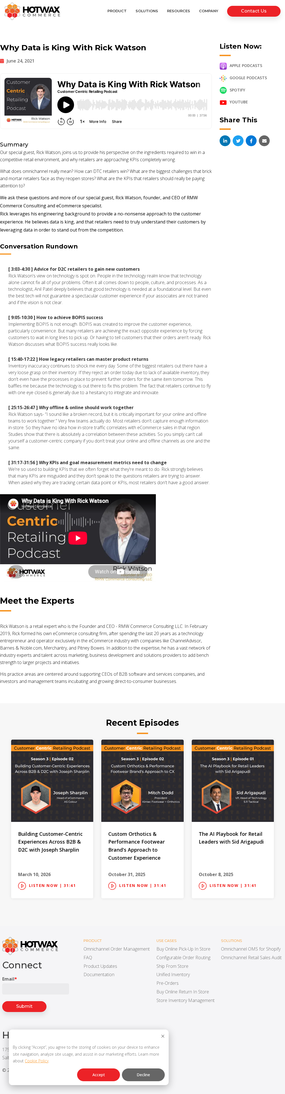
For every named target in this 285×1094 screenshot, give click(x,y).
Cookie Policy (36, 1060)
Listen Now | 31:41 (52, 885)
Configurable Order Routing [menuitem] (183, 957)
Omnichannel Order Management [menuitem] (116, 949)
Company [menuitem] (208, 11)
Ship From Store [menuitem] (172, 966)
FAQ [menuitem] (87, 957)
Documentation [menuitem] (98, 974)
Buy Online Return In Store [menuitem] (182, 992)
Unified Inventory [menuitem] (173, 974)
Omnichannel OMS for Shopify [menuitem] (251, 949)
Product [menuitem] (117, 11)
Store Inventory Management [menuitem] (185, 1000)
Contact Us (254, 11)
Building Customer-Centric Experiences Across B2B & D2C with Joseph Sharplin (50, 842)
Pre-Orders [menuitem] (167, 983)
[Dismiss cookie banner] (163, 1036)
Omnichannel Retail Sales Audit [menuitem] (251, 957)
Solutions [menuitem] (147, 11)
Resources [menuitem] (178, 11)
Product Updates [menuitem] (100, 966)
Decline (143, 1074)
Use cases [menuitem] (166, 941)
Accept (98, 1074)
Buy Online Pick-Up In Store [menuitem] (183, 949)
